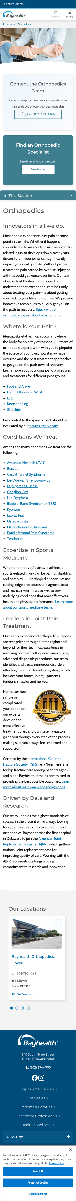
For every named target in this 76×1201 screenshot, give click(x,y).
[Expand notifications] (26, 4)
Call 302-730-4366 (40, 114)
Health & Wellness (36, 1125)
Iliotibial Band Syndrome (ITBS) (31, 503)
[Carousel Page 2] (16, 1008)
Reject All (38, 1171)
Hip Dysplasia (17, 498)
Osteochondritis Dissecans (27, 527)
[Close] (70, 1149)
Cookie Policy (56, 1163)
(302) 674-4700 (40, 1068)
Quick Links (15, 1137)
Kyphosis (13, 509)
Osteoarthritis (17, 521)
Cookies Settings (38, 1193)
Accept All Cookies (38, 1182)
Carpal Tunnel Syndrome (26, 474)
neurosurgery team (43, 426)
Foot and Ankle (18, 386)
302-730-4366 (26, 973)
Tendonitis (15, 538)
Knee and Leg (17, 404)
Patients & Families (36, 1107)
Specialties (36, 1098)
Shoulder (14, 409)
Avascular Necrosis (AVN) (26, 463)
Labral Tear (15, 515)
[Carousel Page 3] (22, 1008)
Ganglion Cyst (17, 492)
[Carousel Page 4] (28, 1008)
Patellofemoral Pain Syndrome (31, 533)
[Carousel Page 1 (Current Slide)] (11, 1008)
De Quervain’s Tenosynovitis (28, 480)
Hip (10, 398)
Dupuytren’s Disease (22, 486)
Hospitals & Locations (36, 1089)
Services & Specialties (18, 24)
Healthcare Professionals (36, 1116)
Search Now (38, 169)
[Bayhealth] (14, 14)
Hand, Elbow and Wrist (24, 392)
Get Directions (25, 994)
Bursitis (12, 468)
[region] (38, 1173)
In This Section (18, 195)
